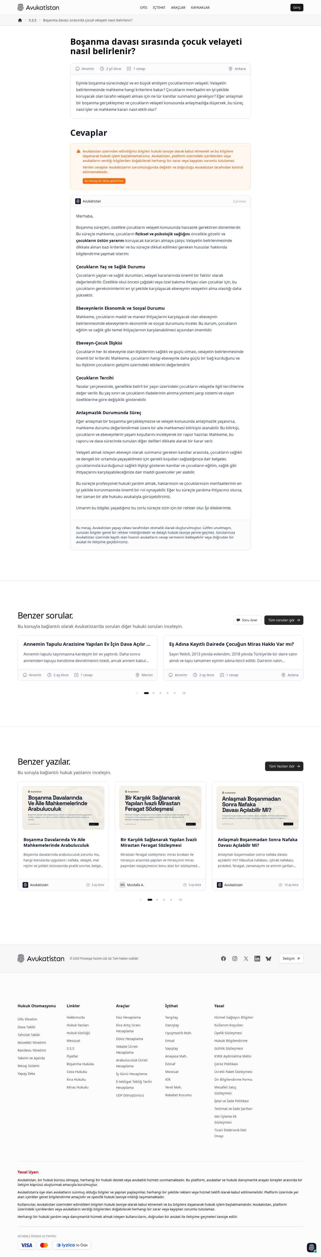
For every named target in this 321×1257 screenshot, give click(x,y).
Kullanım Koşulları (228, 1025)
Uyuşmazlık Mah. (178, 1033)
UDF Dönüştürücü (130, 1095)
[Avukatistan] (38, 7)
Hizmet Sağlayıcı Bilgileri (233, 1017)
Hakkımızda (76, 1017)
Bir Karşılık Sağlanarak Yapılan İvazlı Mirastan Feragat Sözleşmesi (159, 842)
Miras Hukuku (78, 1087)
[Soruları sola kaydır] (137, 693)
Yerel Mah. (173, 1087)
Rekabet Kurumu (178, 1095)
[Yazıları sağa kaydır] (180, 899)
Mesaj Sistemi (28, 1066)
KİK (168, 1079)
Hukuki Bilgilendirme (230, 1040)
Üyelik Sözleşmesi (228, 1033)
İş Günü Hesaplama (131, 1074)
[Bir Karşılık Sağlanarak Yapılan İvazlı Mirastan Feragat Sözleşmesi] (160, 807)
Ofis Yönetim (27, 1019)
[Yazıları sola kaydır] (141, 899)
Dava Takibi (26, 1027)
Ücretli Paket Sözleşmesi (233, 1071)
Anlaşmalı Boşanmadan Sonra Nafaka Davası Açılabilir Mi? (258, 842)
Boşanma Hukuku (80, 1064)
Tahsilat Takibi (29, 1034)
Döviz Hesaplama (129, 1038)
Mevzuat (73, 1040)
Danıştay (172, 1025)
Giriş (297, 7)
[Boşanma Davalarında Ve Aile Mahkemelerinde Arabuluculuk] (63, 807)
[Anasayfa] (20, 20)
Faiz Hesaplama (128, 1017)
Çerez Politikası (226, 1064)
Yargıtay (171, 1017)
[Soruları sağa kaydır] (183, 693)
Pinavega (86, 958)
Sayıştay (171, 1048)
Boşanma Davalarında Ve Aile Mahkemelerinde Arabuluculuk (56, 842)
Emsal (170, 1040)
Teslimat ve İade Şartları (233, 1108)
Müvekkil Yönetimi (32, 1042)
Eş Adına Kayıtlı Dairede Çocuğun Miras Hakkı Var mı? (231, 644)
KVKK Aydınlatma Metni (232, 1056)
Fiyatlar (72, 1056)
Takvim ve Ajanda (31, 1058)
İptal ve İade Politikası (231, 1101)
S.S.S (32, 20)
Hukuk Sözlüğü (78, 1033)
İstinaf (170, 1064)
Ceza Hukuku (77, 1071)
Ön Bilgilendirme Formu (233, 1079)
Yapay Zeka (26, 1073)
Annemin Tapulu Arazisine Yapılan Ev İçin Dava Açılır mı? (87, 644)
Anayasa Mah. (176, 1056)
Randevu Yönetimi (32, 1050)
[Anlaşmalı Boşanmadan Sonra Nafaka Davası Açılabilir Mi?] (257, 807)
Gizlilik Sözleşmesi (228, 1048)
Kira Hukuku (76, 1079)
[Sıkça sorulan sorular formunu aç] (311, 1247)
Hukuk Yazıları (78, 1025)
